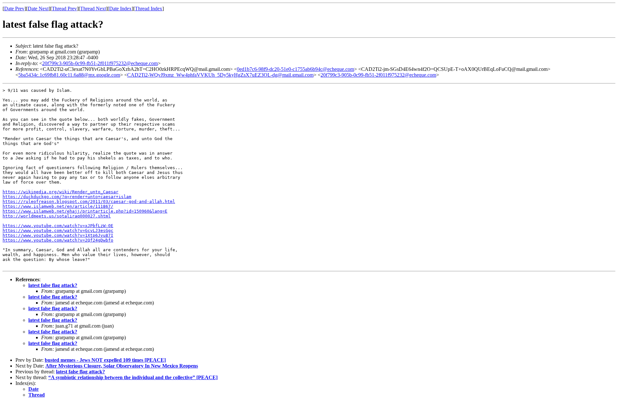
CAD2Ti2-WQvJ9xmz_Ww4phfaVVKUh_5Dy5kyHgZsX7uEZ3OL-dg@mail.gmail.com (220, 75)
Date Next (38, 8)
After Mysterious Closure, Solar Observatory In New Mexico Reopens (121, 366)
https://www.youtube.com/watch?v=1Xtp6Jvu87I (58, 235)
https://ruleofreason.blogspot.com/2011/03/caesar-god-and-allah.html (89, 201)
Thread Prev (64, 8)
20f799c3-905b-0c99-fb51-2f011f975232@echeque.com (100, 63)
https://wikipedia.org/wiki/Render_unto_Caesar (60, 191)
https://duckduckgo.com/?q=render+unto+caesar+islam (67, 196)
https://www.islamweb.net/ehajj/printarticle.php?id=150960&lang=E (85, 211)
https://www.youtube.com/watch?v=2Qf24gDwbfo (58, 240)
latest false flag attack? (52, 285)
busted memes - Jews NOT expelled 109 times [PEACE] (105, 360)
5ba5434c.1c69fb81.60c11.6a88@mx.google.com (69, 75)
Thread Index (148, 8)
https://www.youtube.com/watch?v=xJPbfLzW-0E (58, 225)
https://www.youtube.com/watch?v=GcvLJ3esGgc (58, 230)
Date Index (120, 8)
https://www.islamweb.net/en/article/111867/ (58, 206)
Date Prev (14, 8)
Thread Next (93, 8)
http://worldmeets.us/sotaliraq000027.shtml (57, 216)
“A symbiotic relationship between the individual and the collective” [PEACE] (133, 377)
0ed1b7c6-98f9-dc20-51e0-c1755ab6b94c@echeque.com (295, 69)
